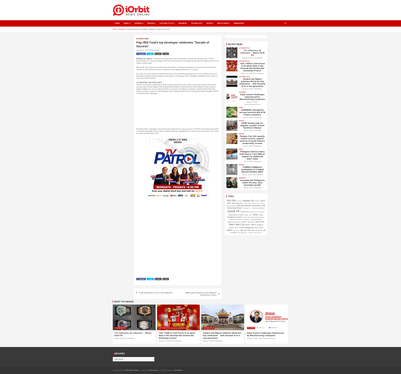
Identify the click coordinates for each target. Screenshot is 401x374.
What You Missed (124, 301)
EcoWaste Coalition (234, 217)
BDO (229, 203)
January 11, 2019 (142, 50)
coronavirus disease (258, 208)
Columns (242, 92)
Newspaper (239, 23)
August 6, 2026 (248, 89)
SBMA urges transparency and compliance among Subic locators (200, 294)
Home (117, 23)
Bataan (257, 201)
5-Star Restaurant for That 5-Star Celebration (156, 293)
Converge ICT (247, 208)
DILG (250, 215)
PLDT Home (258, 228)
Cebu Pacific (247, 203)
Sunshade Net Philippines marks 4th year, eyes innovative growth (252, 182)
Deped (246, 215)
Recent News (235, 44)
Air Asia (239, 201)
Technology (196, 23)
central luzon (256, 203)
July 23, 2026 (248, 161)
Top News (250, 232)
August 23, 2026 (248, 58)
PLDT (236, 228)
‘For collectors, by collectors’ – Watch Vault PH (252, 52)
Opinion (138, 23)
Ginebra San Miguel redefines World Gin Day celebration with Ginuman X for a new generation (252, 82)
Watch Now (222, 23)
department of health (236, 215)
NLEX (247, 225)
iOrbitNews (259, 58)
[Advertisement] (177, 111)
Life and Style (166, 23)
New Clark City (236, 224)
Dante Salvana (258, 174)
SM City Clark (245, 230)
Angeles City (248, 200)
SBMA (229, 230)
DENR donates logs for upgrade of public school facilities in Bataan (252, 125)
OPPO (253, 225)
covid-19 (233, 211)
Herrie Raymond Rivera (252, 104)
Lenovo (244, 222)
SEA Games (236, 230)
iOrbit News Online (132, 370)
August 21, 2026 (247, 73)
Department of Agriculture (257, 212)
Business (183, 23)
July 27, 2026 (248, 117)
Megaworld (251, 222)
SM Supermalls (243, 232)
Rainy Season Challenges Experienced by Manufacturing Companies (252, 97)
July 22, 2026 (246, 174)
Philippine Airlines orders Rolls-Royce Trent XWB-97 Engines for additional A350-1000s (252, 155)
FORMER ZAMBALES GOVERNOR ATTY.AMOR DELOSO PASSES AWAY (252, 169)
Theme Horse (153, 370)
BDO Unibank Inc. (238, 203)
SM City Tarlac (257, 230)
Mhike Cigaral (154, 50)
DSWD (261, 215)
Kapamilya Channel (234, 222)
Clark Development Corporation (248, 206)
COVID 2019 (244, 212)
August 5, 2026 (252, 102)
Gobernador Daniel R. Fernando (240, 219)
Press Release (259, 73)
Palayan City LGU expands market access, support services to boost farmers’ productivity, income (252, 140)
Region (150, 23)
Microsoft (260, 222)
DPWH (255, 215)
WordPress (179, 370)
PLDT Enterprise (246, 227)
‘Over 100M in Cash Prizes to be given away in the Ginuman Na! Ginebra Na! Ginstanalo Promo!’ (252, 67)
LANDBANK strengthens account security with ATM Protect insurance (252, 112)
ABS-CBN (231, 200)
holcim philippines (256, 219)
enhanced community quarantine (253, 217)
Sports (210, 23)
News (126, 23)
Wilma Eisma (258, 232)
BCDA (262, 201)
